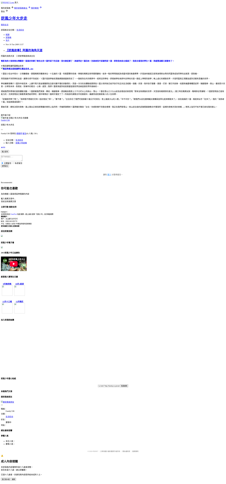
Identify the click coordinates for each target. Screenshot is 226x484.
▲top (3, 147)
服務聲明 (135, 451)
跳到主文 (4, 25)
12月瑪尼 (19, 302)
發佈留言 (5, 166)
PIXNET (95, 451)
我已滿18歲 (6, 479)
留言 (24, 134)
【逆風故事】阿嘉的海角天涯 (24, 50)
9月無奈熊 (7, 284)
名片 (7, 40)
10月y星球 (19, 284)
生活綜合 (20, 30)
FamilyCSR (5, 120)
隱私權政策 (126, 451)
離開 (13, 479)
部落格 (8, 38)
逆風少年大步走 (14, 18)
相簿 (7, 35)
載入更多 (5, 152)
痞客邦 (19, 134)
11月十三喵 (7, 302)
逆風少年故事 (21, 143)
